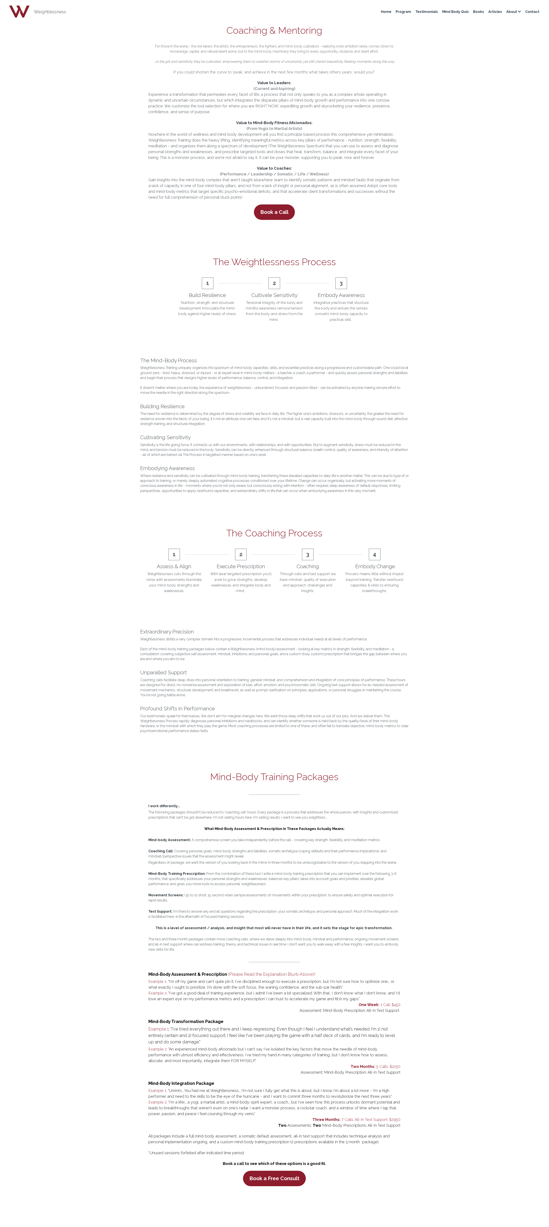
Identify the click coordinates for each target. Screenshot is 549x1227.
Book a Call (274, 212)
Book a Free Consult (274, 1098)
